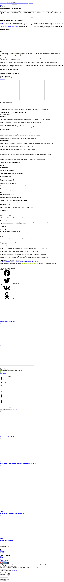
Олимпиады (13, 3)
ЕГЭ (4, 3)
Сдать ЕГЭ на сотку (3, 2)
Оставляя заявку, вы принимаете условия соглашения (9, 578)
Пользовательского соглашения (14, 409)
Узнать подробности (3, 373)
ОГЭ (10, 3)
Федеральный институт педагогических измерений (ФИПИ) (9, 26)
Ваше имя (10, 405)
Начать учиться (14, 2)
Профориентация (22, 3)
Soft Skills (1, 3)
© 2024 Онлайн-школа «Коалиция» (7, 565)
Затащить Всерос (9, 2)
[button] (2, 79)
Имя (9, 573)
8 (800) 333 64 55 (3, 543)
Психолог (26, 3)
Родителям (29, 3)
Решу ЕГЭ (2, 23)
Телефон (10, 406)
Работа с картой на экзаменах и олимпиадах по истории (7, 321)
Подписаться (3, 569)
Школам (32, 3)
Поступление (17, 3)
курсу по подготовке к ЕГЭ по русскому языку (29, 263)
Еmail (10, 407)
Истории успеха (7, 3)
